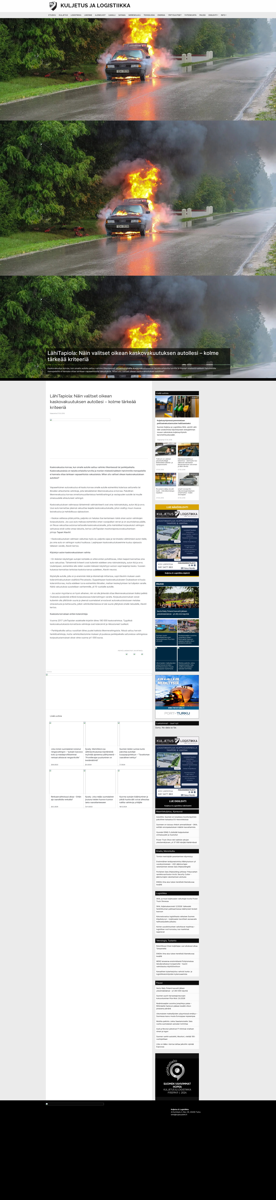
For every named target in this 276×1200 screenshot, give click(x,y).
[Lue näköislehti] (177, 540)
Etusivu (52, 15)
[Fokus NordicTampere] (99, 690)
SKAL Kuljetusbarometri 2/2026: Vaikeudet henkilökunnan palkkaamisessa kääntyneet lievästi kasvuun (176, 909)
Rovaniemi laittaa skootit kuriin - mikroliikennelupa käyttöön (165, 491)
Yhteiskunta (190, 15)
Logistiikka (76, 15)
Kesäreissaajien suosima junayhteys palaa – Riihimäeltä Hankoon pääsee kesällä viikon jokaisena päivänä (187, 639)
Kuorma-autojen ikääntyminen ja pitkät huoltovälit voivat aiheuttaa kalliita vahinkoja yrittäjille (134, 800)
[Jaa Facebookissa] (126, 656)
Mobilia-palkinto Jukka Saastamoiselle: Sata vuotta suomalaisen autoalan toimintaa (186, 666)
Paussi (202, 15)
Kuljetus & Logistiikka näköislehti (177, 806)
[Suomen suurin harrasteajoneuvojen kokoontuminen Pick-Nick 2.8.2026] (166, 626)
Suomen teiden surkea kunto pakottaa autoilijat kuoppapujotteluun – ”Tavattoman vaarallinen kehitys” (134, 753)
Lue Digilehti (177, 801)
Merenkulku (135, 15)
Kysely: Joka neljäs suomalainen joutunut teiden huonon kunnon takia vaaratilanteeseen (99, 800)
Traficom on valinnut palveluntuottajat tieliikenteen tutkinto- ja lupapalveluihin (164, 461)
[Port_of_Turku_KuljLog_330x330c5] (177, 698)
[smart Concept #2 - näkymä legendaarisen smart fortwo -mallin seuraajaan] (188, 479)
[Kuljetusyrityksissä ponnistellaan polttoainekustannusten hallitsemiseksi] (177, 406)
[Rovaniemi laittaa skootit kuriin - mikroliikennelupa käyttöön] (165, 479)
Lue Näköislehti (177, 507)
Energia (161, 15)
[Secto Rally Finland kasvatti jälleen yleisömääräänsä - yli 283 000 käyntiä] (177, 597)
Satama (121, 15)
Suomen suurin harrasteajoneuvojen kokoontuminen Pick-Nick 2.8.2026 (165, 638)
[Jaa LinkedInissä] (133, 656)
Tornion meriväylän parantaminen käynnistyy (174, 856)
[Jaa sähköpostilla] (141, 656)
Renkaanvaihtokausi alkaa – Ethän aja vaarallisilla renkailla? (66, 798)
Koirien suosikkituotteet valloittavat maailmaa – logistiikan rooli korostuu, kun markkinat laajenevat (175, 929)
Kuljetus (63, 15)
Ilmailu (112, 15)
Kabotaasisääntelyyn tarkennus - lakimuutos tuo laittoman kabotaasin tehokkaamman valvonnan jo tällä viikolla (187, 462)
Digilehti (213, 15)
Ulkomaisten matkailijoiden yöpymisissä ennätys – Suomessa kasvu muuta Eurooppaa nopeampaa (166, 666)
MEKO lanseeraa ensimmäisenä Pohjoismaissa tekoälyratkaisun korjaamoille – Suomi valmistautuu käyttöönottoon (175, 964)
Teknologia (149, 15)
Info (223, 15)
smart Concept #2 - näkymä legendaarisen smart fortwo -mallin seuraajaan (186, 491)
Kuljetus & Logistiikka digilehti (177, 573)
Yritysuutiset (174, 15)
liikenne (88, 15)
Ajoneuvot (100, 15)
